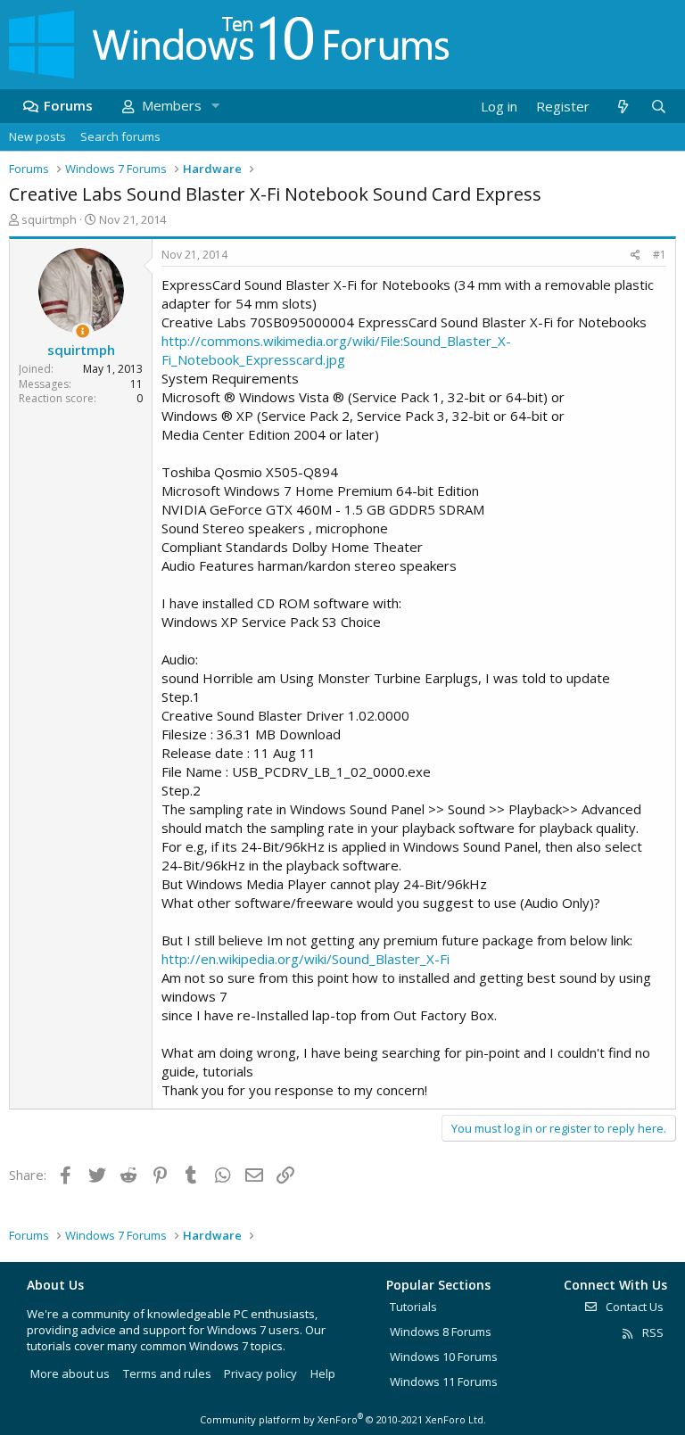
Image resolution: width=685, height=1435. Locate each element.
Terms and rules (167, 1373)
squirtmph (49, 219)
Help (322, 1373)
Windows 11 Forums (444, 1381)
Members (172, 105)
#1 (659, 254)
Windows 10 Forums (444, 1356)
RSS (652, 1332)
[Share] (635, 255)
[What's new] (622, 106)
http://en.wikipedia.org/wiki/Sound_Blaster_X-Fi (305, 959)
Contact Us (633, 1307)
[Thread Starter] (82, 331)
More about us (70, 1373)
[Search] (658, 106)
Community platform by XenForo (343, 1419)
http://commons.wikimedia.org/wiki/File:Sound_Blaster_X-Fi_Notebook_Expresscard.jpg (336, 350)
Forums (68, 105)
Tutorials (413, 1307)
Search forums (120, 136)
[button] (214, 105)
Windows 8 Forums (440, 1332)
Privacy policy (260, 1373)
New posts (37, 136)
